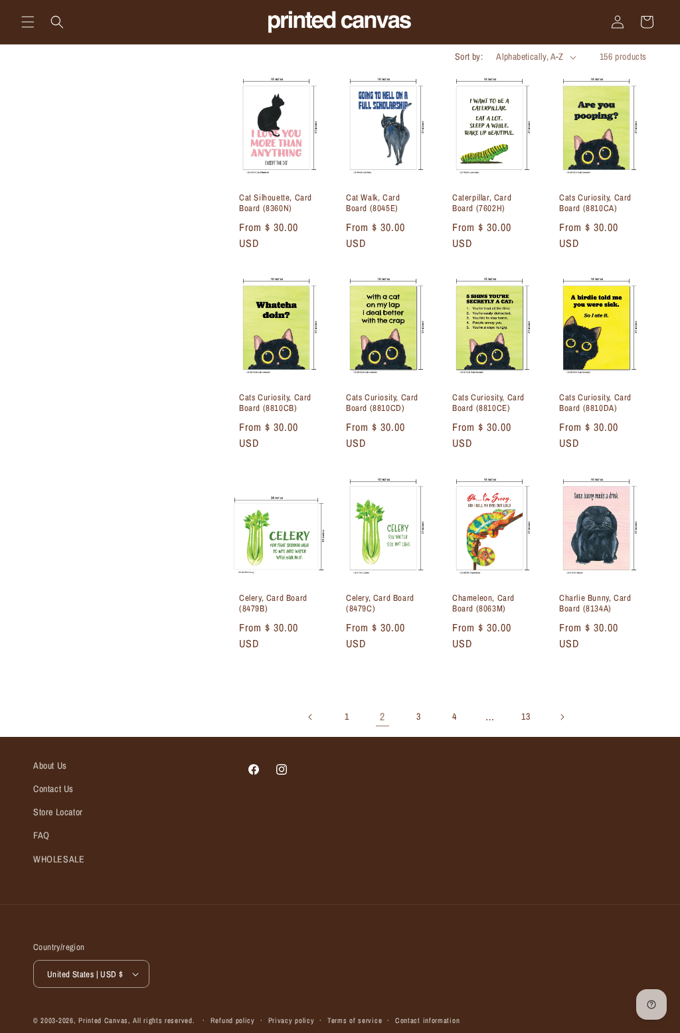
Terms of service (354, 1020)
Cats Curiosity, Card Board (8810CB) (275, 403)
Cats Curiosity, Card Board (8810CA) (595, 203)
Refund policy (233, 1020)
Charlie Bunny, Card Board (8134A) (595, 603)
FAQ (41, 835)
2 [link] (382, 716)
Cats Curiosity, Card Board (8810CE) (488, 403)
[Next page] (561, 717)
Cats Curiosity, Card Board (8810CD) (382, 403)
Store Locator (58, 812)
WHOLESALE (58, 859)
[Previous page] (310, 717)
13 (525, 716)
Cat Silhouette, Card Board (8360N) (275, 203)
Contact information (427, 1020)
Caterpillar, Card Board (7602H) (481, 203)
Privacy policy (291, 1020)
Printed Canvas (103, 1020)
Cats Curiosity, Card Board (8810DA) (595, 403)
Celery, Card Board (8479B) (273, 603)
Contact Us (53, 789)
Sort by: (469, 56)
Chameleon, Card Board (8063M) (483, 603)
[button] (27, 22)
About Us (50, 765)
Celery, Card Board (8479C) (380, 603)
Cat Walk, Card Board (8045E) (373, 203)
